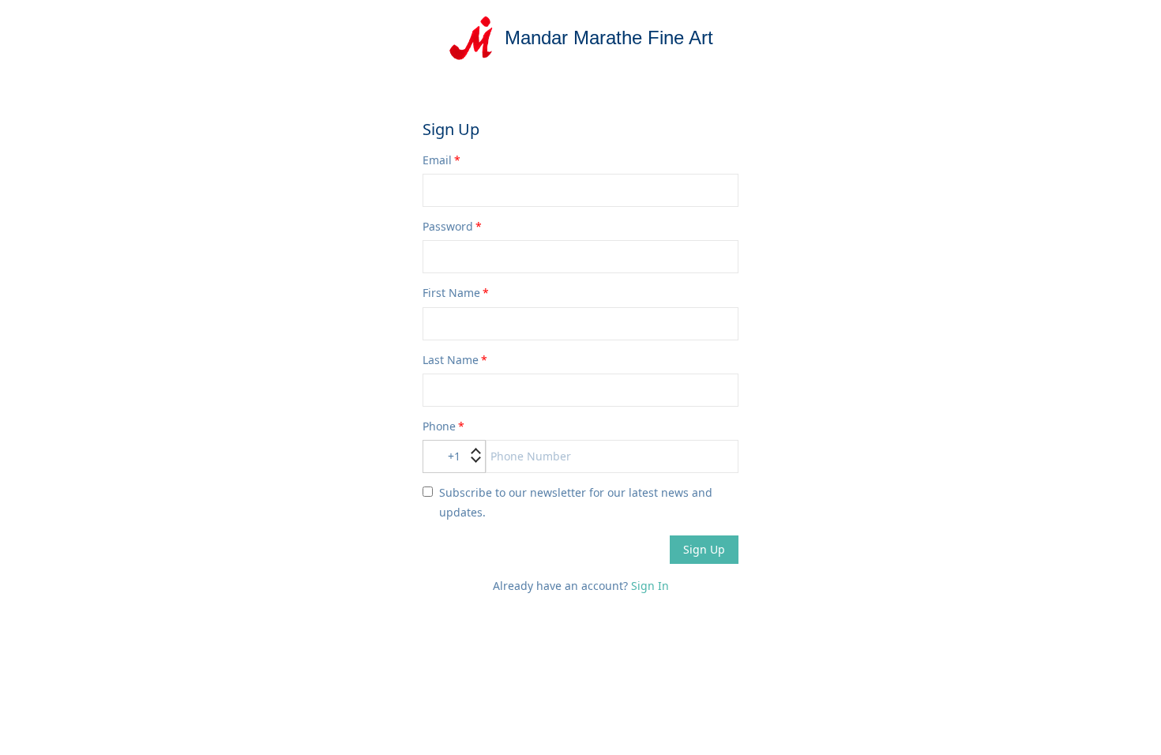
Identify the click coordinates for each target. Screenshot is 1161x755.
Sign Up (704, 549)
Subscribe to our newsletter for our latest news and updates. (575, 502)
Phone (439, 426)
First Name (451, 292)
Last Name (451, 359)
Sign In (650, 585)
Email (437, 159)
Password (448, 226)
